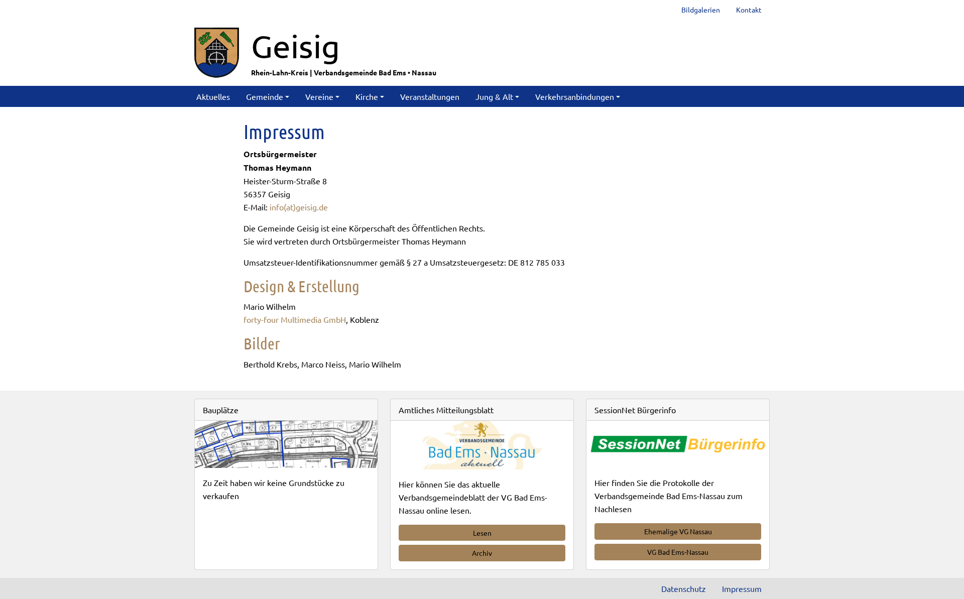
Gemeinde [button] (264, 96)
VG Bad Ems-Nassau (677, 551)
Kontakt (749, 9)
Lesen (482, 532)
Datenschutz (683, 588)
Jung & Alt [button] (494, 96)
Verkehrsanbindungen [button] (574, 96)
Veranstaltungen (429, 96)
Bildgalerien (700, 9)
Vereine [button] (319, 96)
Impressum (742, 588)
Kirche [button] (366, 96)
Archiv (482, 552)
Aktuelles (213, 96)
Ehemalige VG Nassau (678, 531)
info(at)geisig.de (299, 207)
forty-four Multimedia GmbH (295, 319)
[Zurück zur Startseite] (216, 51)
